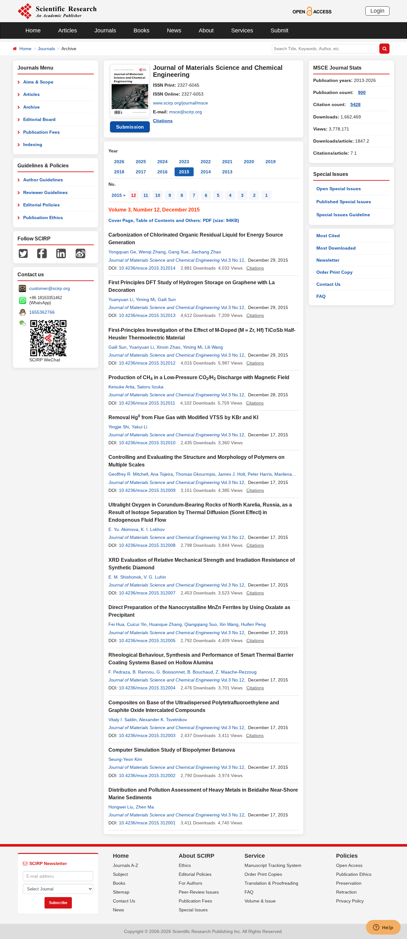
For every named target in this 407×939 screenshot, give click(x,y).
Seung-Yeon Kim (125, 759)
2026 (119, 161)
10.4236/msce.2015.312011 (147, 403)
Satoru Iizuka (150, 386)
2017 (141, 171)
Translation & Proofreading (271, 883)
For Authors (190, 883)
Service (255, 856)
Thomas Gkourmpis (195, 474)
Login (377, 11)
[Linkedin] (61, 253)
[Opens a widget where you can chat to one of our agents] (383, 928)
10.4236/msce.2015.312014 (147, 268)
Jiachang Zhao (206, 251)
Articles (67, 30)
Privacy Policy (350, 900)
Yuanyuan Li (120, 299)
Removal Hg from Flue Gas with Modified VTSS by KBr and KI (183, 417)
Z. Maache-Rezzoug (236, 671)
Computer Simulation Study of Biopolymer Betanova (171, 750)
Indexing (32, 144)
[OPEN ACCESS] (312, 10)
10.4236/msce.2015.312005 (147, 640)
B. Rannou (143, 671)
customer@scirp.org (49, 288)
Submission (130, 127)
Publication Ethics (43, 217)
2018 (119, 171)
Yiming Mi (145, 299)
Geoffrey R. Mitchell (128, 474)
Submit (279, 30)
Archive (31, 107)
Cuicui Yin (137, 624)
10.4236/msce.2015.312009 (147, 490)
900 (362, 92)
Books (141, 30)
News (174, 30)
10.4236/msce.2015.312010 (147, 442)
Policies (347, 856)
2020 (249, 161)
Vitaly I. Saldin (122, 719)
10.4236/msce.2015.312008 (147, 545)
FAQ (321, 296)
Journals (105, 30)
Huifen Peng (253, 624)
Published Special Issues (343, 201)
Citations (163, 120)
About (206, 30)
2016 (162, 171)
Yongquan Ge (122, 251)
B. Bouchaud (200, 671)
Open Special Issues (338, 188)
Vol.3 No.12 (232, 260)
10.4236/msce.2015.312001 (147, 822)
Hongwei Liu (120, 806)
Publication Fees (41, 132)
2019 (271, 161)
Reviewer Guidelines (45, 192)
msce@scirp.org (185, 111)
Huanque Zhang (165, 624)
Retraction (346, 892)
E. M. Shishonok (124, 577)
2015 (184, 171)
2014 (206, 171)
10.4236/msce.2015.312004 (147, 687)
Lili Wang (214, 347)
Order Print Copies (263, 874)
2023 (184, 161)
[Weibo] (80, 253)
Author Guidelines (43, 179)
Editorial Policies (41, 204)
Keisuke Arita (121, 386)
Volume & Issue (260, 900)
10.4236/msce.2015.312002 (147, 775)
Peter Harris (260, 474)
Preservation (349, 883)
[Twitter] (23, 253)
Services (242, 30)
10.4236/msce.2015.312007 (147, 592)
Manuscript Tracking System (273, 865)
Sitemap (121, 892)
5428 (355, 104)
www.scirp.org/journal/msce (180, 102)
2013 (227, 171)
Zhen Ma (145, 806)
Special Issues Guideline (343, 214)
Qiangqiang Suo (200, 624)
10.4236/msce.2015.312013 (147, 315)
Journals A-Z (125, 865)
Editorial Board (39, 119)
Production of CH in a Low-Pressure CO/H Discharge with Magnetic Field (198, 377)
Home (33, 30)
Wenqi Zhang (152, 251)
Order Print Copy (334, 272)
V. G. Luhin (155, 577)
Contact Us (328, 284)
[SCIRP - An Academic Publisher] (57, 10)
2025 (141, 161)
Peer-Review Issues (199, 892)
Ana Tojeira (161, 474)
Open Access (349, 865)
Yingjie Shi (118, 426)
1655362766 (42, 312)
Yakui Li (139, 426)
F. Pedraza (119, 671)
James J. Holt (231, 474)
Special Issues (193, 909)
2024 (162, 161)
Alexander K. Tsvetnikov (163, 719)
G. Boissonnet (170, 671)
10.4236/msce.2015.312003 (147, 735)
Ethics (185, 865)
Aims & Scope (38, 81)
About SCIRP (196, 856)
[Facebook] (42, 253)
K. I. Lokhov (153, 529)
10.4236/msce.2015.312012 (147, 363)
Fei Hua (116, 624)
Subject (120, 874)
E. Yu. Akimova (123, 529)
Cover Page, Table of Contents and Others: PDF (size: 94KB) (173, 220)
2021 (227, 161)
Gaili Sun (167, 299)
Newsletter (327, 260)
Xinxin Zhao (168, 347)
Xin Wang (228, 624)
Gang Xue (178, 251)
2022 (206, 161)
